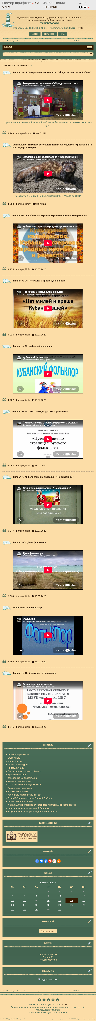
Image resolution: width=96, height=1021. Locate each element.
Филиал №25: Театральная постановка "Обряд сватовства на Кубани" (51, 72)
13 (12, 900)
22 (36, 905)
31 (59, 909)
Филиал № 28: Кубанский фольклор (32, 346)
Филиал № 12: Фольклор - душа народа (34, 673)
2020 (16, 65)
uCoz (64, 1004)
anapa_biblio (24, 269)
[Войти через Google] (54, 861)
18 (71, 900)
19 (83, 900)
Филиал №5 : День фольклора (29, 542)
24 (59, 905)
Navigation (8, 47)
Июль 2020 (48, 882)
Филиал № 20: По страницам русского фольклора (40, 411)
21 (24, 905)
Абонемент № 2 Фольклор (27, 607)
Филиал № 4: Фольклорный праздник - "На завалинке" (43, 477)
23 (48, 905)
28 (24, 909)
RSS (80, 28)
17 (59, 900)
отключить (50, 7)
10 (59, 896)
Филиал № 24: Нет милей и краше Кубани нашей (39, 280)
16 (48, 900)
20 (12, 905)
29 (36, 909)
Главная (35, 34)
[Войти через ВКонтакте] (41, 861)
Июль (24, 65)
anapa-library (24, 133)
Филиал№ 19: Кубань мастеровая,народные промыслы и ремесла (49, 215)
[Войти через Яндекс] (50, 861)
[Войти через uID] (37, 861)
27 (12, 909)
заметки (49, 23)
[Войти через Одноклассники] (59, 861)
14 (24, 900)
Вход (62, 34)
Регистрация (49, 34)
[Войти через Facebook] (46, 861)
